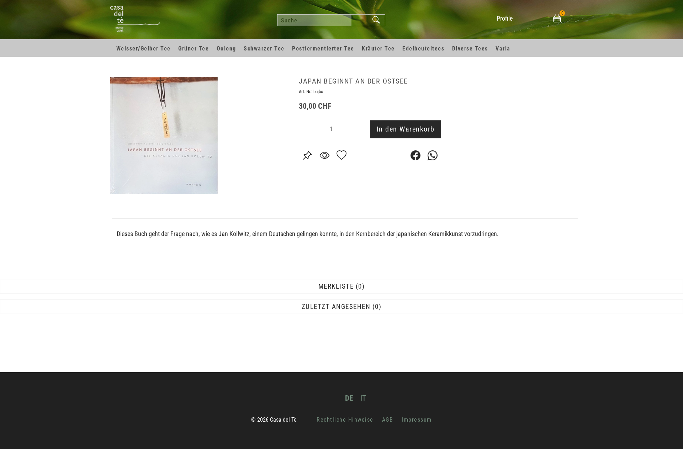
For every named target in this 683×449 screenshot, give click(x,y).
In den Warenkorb (406, 129)
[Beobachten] (324, 155)
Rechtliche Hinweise (345, 419)
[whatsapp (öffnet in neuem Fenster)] (432, 155)
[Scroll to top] (667, 433)
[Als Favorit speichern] (341, 155)
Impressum (417, 419)
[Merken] (307, 155)
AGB (387, 419)
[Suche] (376, 20)
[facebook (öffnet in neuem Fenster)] (415, 155)
